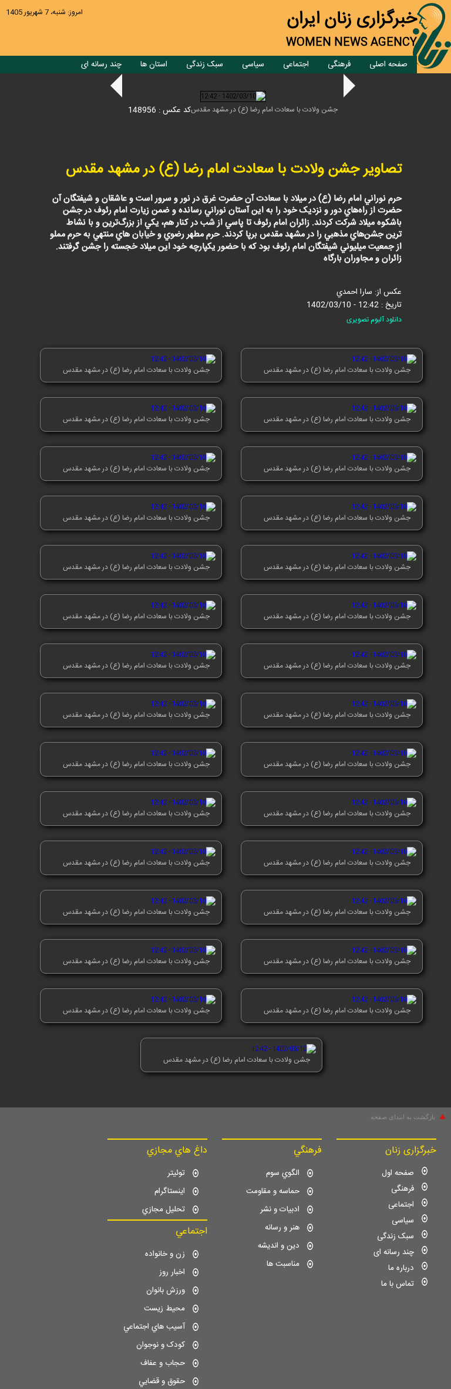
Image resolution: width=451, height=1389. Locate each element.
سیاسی (253, 64)
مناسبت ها (283, 1264)
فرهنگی (339, 64)
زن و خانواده (165, 1254)
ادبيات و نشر (279, 1209)
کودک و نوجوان (160, 1345)
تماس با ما (397, 1284)
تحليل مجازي (163, 1209)
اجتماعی (296, 64)
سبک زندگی (204, 64)
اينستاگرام (169, 1191)
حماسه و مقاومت (272, 1191)
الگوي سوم (282, 1173)
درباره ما (401, 1268)
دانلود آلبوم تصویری (374, 320)
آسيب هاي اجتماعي (154, 1326)
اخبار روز (172, 1272)
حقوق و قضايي (162, 1381)
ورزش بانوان (165, 1290)
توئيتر (176, 1173)
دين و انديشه (278, 1245)
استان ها (153, 64)
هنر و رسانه (282, 1227)
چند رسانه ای (101, 64)
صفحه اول (398, 1173)
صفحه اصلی (388, 64)
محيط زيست (164, 1308)
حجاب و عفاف (162, 1363)
